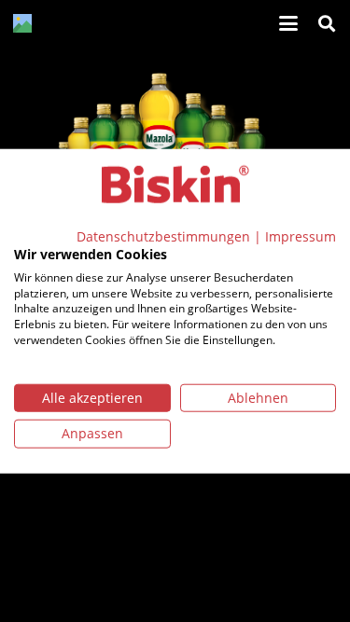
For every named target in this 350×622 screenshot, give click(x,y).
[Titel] (22, 23)
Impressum (300, 236)
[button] (288, 23)
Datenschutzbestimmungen (163, 236)
